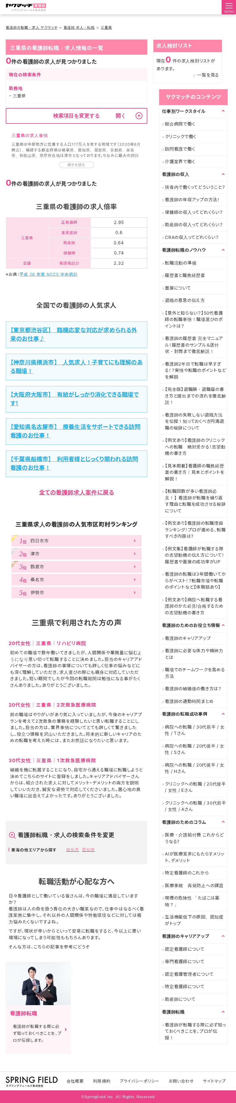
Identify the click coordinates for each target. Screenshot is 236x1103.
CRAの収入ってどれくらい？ (192, 237)
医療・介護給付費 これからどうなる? (194, 838)
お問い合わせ (181, 1081)
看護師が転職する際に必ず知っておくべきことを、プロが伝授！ (195, 1031)
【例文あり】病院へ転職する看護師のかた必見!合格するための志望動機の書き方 (194, 606)
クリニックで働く (180, 136)
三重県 (106, 27)
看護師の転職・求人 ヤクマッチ (32, 27)
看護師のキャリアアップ (188, 638)
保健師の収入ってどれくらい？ (194, 212)
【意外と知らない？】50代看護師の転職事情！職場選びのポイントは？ (194, 319)
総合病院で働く (180, 124)
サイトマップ (214, 1081)
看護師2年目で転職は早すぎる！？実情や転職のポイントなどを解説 (195, 370)
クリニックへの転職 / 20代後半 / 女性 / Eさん (195, 787)
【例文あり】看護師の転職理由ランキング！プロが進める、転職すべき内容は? (195, 529)
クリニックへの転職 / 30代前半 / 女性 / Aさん (195, 806)
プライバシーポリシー (140, 1081)
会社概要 (75, 1081)
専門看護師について (185, 961)
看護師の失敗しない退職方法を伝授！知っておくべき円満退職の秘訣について (194, 421)
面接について (178, 288)
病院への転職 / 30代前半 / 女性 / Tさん (195, 730)
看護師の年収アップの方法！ (192, 199)
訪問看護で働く (180, 149)
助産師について (180, 999)
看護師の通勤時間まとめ (189, 701)
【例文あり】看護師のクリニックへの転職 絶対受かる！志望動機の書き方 (195, 447)
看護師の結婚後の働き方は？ (193, 688)
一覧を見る (208, 75)
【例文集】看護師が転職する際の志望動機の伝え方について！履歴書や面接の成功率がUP (194, 555)
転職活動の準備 (180, 263)
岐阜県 (72, 849)
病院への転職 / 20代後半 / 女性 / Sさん (194, 749)
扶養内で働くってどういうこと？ (195, 187)
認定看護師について (185, 949)
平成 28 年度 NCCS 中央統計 (49, 274)
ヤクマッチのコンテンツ (193, 97)
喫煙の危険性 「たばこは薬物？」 (192, 901)
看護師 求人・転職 (79, 27)
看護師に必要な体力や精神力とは (194, 654)
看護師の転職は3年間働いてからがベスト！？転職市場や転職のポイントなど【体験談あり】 (195, 580)
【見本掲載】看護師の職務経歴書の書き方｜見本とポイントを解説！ (194, 472)
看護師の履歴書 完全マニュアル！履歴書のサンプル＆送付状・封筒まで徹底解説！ (194, 345)
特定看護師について (185, 986)
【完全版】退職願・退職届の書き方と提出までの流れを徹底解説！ (195, 396)
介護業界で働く (180, 161)
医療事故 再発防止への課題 (194, 885)
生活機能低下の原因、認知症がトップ (194, 920)
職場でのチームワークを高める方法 (195, 673)
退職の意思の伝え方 (185, 300)
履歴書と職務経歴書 (185, 275)
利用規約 (101, 1081)
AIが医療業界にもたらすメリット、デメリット (194, 857)
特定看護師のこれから (187, 873)
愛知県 (88, 849)
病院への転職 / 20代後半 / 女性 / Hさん (194, 768)
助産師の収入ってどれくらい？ (194, 224)
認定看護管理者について (189, 974)
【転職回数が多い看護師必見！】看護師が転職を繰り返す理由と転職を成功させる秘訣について (195, 501)
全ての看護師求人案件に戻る (76, 492)
